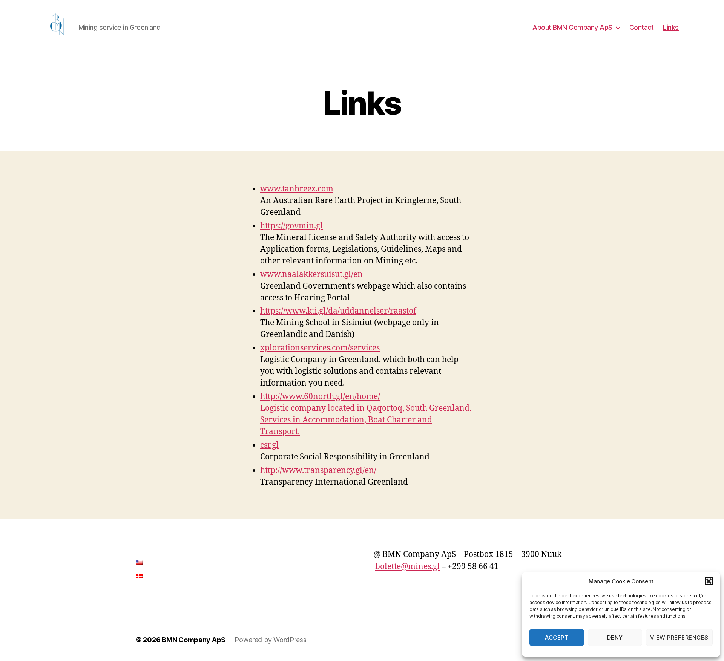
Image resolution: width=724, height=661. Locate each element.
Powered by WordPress (271, 640)
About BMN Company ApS (572, 27)
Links (671, 27)
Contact (641, 27)
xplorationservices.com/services (320, 348)
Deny (615, 637)
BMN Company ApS (193, 640)
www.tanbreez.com (296, 189)
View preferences (679, 637)
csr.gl (269, 445)
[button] (709, 581)
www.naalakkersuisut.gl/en (311, 274)
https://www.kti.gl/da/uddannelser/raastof (338, 311)
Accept (556, 637)
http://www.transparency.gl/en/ (318, 470)
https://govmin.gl (291, 226)
